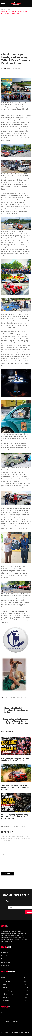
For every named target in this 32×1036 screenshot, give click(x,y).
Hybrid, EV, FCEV (8, 994)
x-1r (24, 697)
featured (13, 697)
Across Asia (5, 965)
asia (8, 697)
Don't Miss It (8, 706)
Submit (7, 874)
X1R (16, 613)
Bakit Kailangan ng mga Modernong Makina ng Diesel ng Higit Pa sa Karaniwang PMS (14, 816)
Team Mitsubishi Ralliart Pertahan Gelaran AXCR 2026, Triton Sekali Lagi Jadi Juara (15, 787)
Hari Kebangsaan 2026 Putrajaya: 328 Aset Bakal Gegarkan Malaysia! (15, 759)
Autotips (5, 984)
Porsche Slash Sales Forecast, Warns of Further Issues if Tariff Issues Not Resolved (15, 721)
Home (3, 9)
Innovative (4, 952)
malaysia (19, 697)
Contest (5, 987)
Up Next (25, 717)
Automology (6, 68)
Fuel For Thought (8, 991)
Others (8, 9)
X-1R (2, 959)
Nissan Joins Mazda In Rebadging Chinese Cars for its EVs (16, 710)
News (3, 978)
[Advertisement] (16, 32)
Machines (4, 955)
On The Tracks (5, 962)
